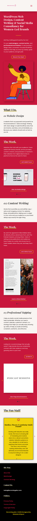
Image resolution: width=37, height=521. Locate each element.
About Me (7, 473)
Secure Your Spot (18, 57)
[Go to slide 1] (16, 194)
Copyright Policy (9, 508)
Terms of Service (9, 504)
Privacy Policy (8, 501)
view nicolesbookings (18, 189)
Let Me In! (29, 357)
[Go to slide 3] (20, 194)
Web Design (8, 476)
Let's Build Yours (26, 162)
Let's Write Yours (26, 252)
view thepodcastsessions (18, 397)
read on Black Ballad (18, 299)
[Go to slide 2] (18, 194)
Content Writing (9, 479)
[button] (2, 179)
